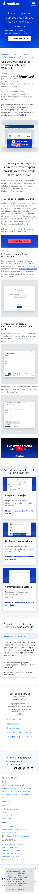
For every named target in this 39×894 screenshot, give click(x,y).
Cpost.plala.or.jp (14, 719)
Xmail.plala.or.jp (13, 736)
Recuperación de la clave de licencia (15, 830)
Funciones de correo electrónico (13, 785)
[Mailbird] (11, 3)
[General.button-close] (31, 871)
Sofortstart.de (13, 728)
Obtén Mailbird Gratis (19, 38)
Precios (4, 782)
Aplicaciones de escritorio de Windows (16, 794)
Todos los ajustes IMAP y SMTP (13, 844)
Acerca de (5, 806)
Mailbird (22, 115)
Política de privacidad (15, 889)
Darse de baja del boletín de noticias (15, 836)
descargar (28, 229)
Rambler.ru (27, 736)
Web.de (28, 732)
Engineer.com (13, 723)
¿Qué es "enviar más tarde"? (15, 636)
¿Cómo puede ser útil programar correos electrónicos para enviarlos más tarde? (18, 665)
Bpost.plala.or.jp (14, 732)
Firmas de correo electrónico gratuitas (16, 791)
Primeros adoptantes (9, 833)
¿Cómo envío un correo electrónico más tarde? (18, 673)
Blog (3, 798)
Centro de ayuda (8, 826)
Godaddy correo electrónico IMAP (14, 860)
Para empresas (7, 815)
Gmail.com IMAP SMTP (10, 847)
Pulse (4, 812)
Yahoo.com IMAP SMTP (10, 857)
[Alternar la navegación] (33, 3)
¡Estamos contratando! (10, 809)
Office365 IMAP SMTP (10, 854)
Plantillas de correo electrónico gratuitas (17, 788)
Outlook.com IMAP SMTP (11, 850)
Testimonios (6, 818)
